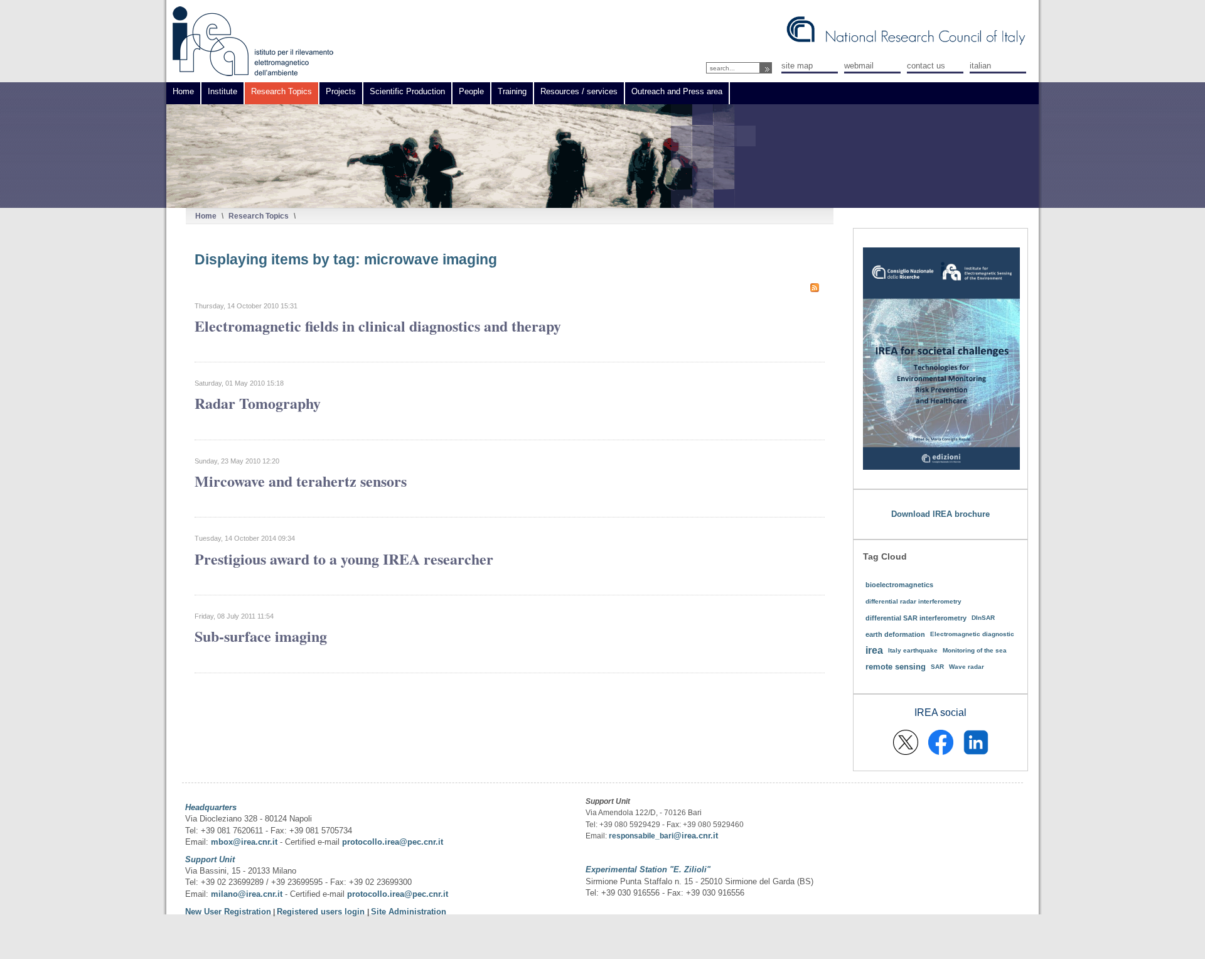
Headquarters (211, 807)
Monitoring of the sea (975, 650)
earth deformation (895, 634)
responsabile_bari (641, 836)
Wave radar (966, 666)
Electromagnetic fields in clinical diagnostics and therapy (378, 326)
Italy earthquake (913, 650)
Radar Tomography (258, 403)
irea (874, 650)
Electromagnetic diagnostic (972, 634)
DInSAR (983, 617)
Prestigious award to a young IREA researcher (344, 559)
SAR (937, 666)
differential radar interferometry (913, 601)
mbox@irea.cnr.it (244, 842)
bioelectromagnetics (899, 584)
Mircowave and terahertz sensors (301, 481)
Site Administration (408, 911)
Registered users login (322, 911)
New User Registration (228, 911)
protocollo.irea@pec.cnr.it (392, 842)
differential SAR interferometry (916, 618)
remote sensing (895, 666)
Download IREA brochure (940, 514)
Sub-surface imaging (261, 636)
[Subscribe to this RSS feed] (815, 288)
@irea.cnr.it (695, 835)
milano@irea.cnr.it (246, 894)
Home (206, 216)
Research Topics (258, 216)
